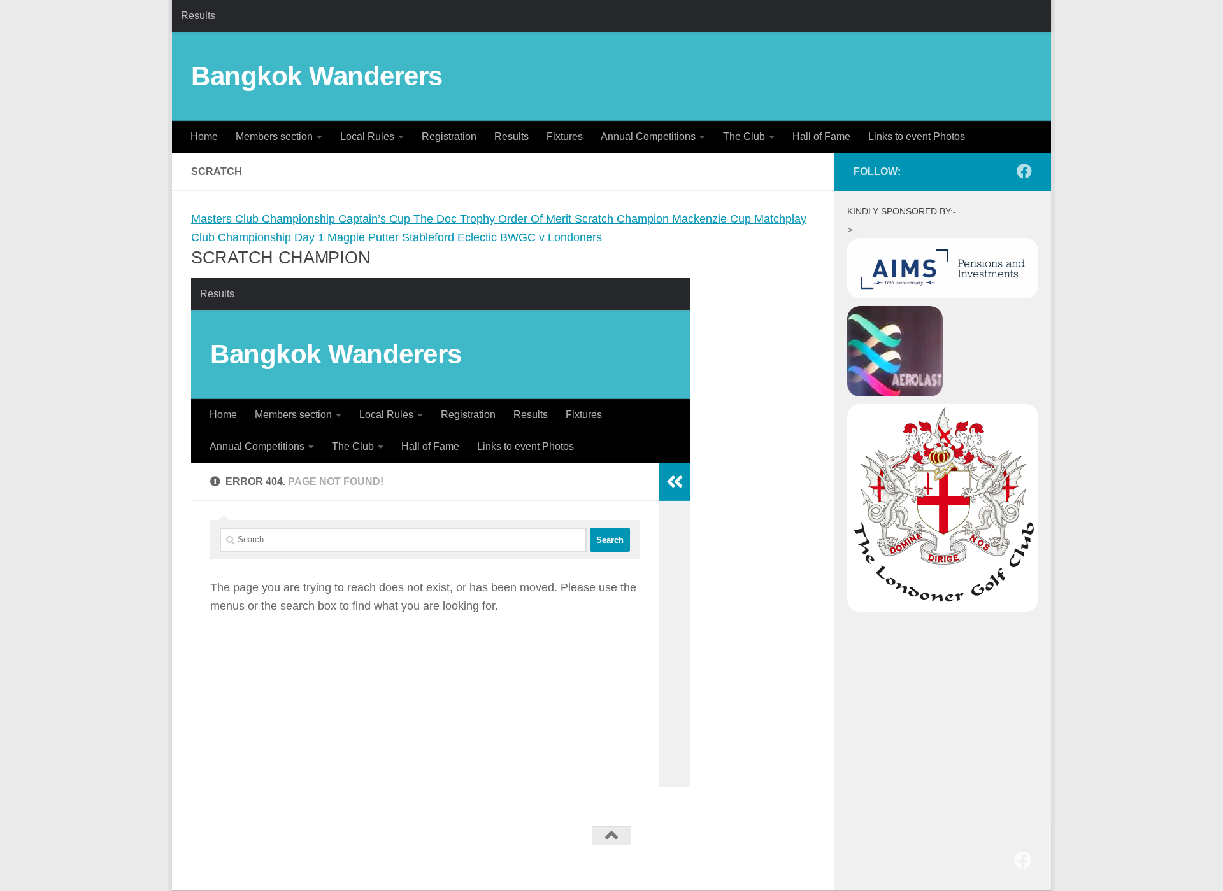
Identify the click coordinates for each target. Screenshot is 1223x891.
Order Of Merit (536, 219)
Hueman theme (349, 856)
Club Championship (286, 219)
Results (198, 15)
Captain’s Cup (375, 219)
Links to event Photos (916, 136)
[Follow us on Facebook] (1024, 171)
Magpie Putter (364, 237)
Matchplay (780, 219)
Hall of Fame (821, 136)
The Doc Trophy (455, 219)
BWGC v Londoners (551, 237)
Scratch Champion (623, 219)
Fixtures (565, 136)
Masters (213, 219)
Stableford (429, 237)
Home (204, 136)
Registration (449, 136)
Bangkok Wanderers (317, 76)
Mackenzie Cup (713, 219)
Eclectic (478, 237)
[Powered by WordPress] (241, 856)
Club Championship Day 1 (259, 237)
